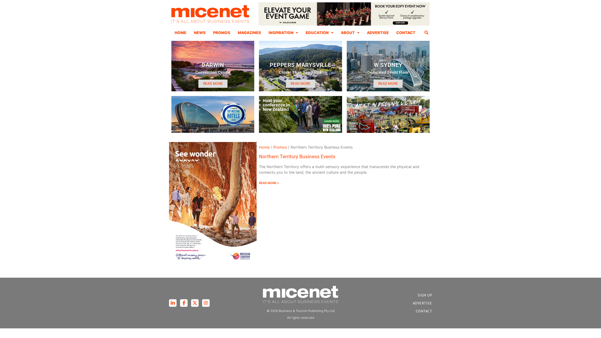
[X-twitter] (195, 303)
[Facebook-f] (184, 303)
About (348, 32)
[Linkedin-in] (173, 303)
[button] (426, 32)
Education (317, 32)
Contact (405, 32)
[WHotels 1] (344, 24)
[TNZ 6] (300, 131)
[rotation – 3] (388, 131)
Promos (221, 32)
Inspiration (281, 32)
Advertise (378, 32)
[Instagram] (206, 303)
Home (180, 32)
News (200, 32)
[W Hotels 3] (212, 131)
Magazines (249, 32)
